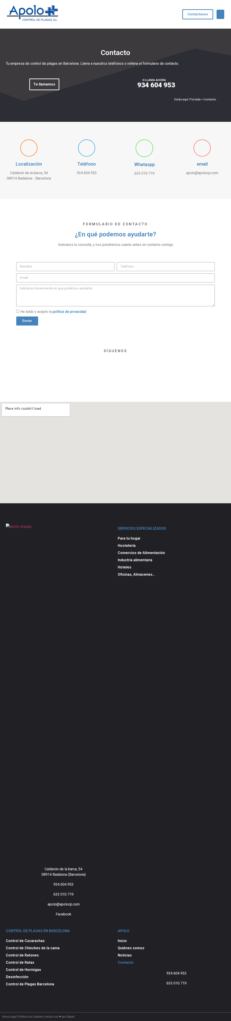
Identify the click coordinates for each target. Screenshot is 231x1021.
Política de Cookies (31, 1016)
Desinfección (17, 977)
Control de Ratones (22, 955)
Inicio (122, 941)
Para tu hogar (129, 538)
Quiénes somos (131, 948)
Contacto (126, 962)
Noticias (125, 955)
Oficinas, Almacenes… (136, 574)
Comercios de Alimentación (141, 553)
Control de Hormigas (23, 970)
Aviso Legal (9, 1016)
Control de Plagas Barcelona (30, 984)
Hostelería (127, 545)
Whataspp (144, 164)
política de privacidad (69, 311)
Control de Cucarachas (25, 941)
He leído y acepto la (53, 311)
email (202, 164)
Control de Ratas (20, 962)
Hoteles (124, 567)
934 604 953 (156, 85)
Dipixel (70, 1016)
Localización (29, 164)
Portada (195, 99)
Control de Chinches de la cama (33, 948)
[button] (197, 14)
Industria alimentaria (135, 560)
